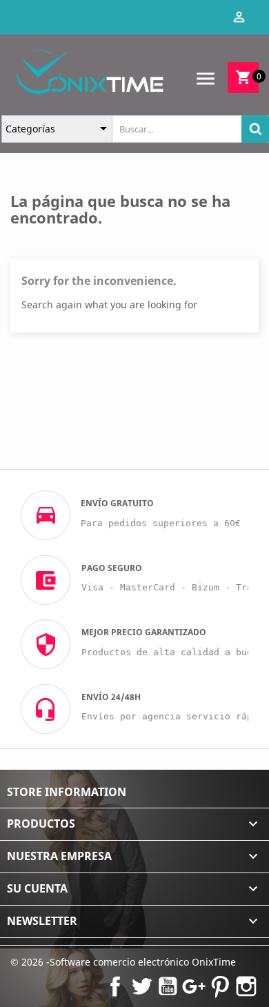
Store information (66, 791)
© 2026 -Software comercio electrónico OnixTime (123, 961)
